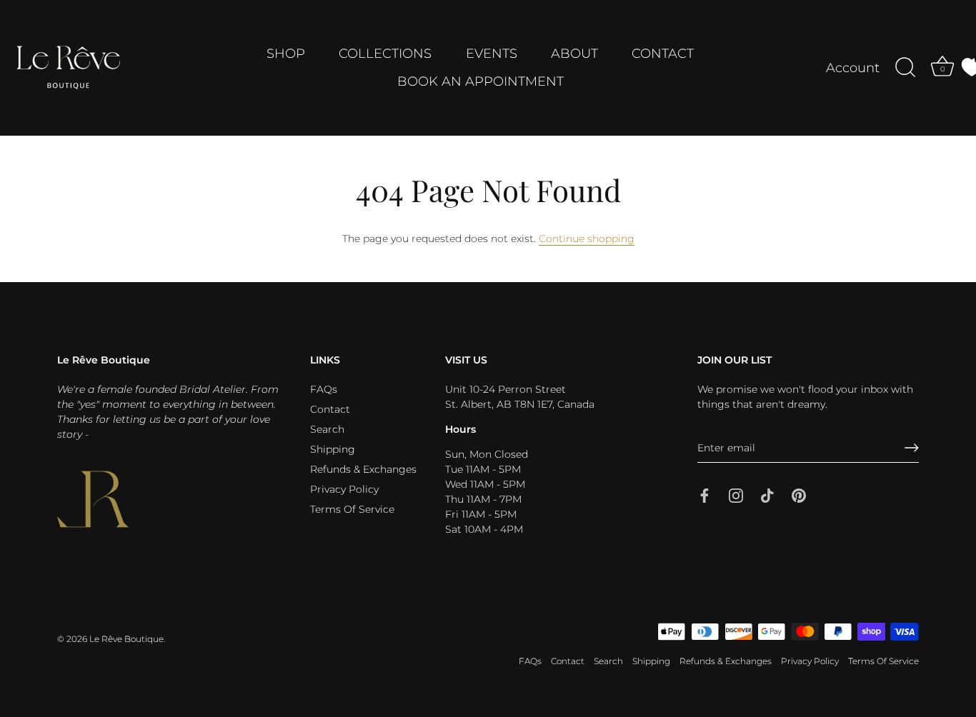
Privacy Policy (344, 489)
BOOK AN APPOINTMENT (480, 81)
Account (853, 68)
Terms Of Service (352, 509)
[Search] (905, 68)
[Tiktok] (767, 494)
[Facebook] (704, 494)
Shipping (332, 449)
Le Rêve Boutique (126, 638)
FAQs (323, 389)
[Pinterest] (799, 494)
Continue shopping (586, 238)
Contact (330, 409)
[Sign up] (912, 448)
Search (327, 429)
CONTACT (663, 53)
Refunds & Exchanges (363, 469)
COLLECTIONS (385, 53)
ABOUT (574, 53)
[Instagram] (736, 494)
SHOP (286, 53)
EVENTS (491, 53)
